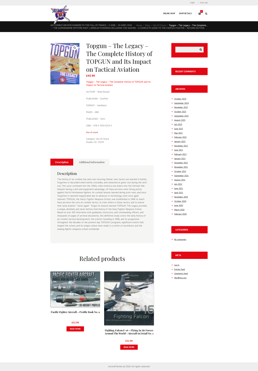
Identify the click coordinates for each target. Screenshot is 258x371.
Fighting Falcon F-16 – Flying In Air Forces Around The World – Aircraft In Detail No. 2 (129, 332)
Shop (147, 25)
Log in (176, 265)
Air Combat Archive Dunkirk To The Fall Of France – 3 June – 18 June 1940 (91, 25)
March (179, 209)
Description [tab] (61, 162)
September (181, 103)
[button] (74, 47)
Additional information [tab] (92, 162)
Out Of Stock (159, 25)
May (178, 133)
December (181, 146)
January (179, 141)
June (178, 128)
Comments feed (181, 273)
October (180, 99)
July (178, 124)
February (180, 137)
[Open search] (206, 13)
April (178, 192)
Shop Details (185, 13)
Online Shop (169, 13)
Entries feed (179, 269)
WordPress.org (180, 278)
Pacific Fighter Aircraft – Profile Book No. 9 (75, 312)
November (181, 107)
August (179, 120)
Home (139, 25)
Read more (75, 329)
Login (192, 2)
